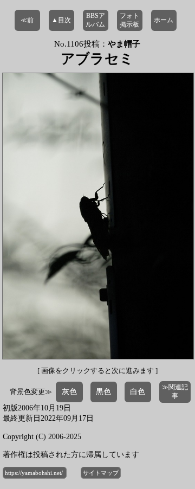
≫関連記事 (175, 391)
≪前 (27, 20)
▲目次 (61, 20)
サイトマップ (101, 472)
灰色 (69, 392)
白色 (137, 392)
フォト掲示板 (129, 20)
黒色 (103, 392)
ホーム (163, 20)
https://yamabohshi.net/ (34, 472)
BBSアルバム (95, 20)
